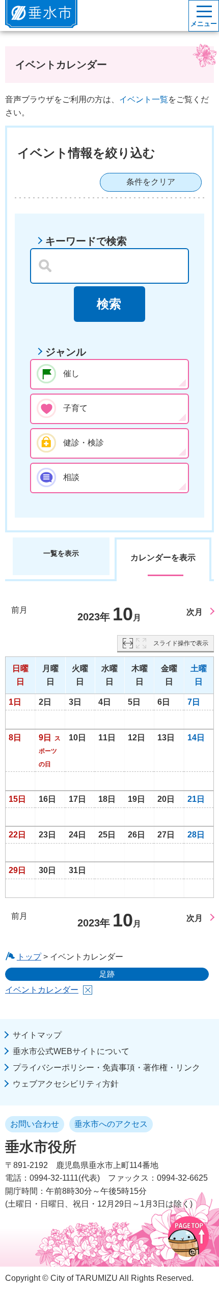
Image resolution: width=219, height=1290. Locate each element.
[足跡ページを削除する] (87, 990)
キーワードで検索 (86, 241)
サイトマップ (37, 1035)
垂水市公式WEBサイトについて (71, 1051)
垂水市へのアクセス (111, 1124)
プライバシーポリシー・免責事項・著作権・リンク (106, 1067)
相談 (71, 477)
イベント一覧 (143, 99)
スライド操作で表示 (180, 643)
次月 (194, 612)
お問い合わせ (34, 1124)
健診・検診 (83, 442)
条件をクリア (150, 181)
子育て (75, 408)
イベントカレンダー (41, 989)
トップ (29, 956)
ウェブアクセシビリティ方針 (66, 1083)
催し (71, 373)
